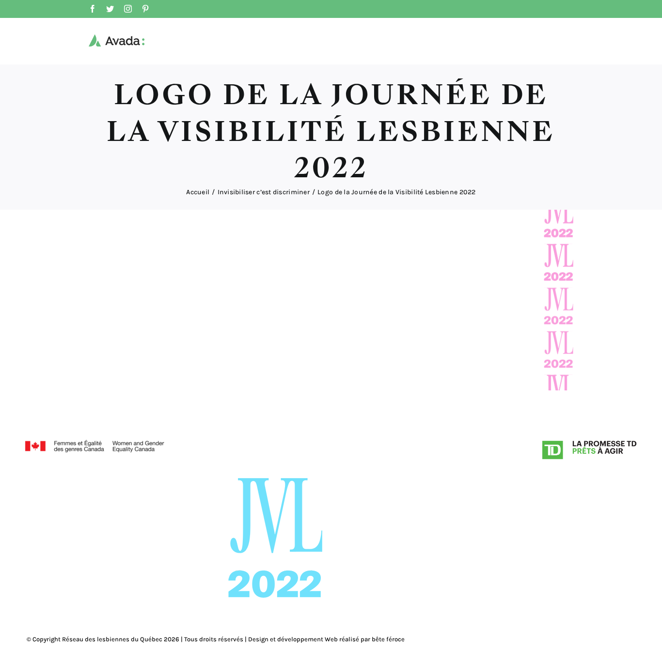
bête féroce (388, 639)
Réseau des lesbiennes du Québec (112, 639)
